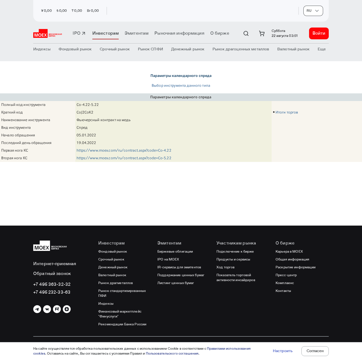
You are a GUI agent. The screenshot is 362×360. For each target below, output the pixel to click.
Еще (322, 49)
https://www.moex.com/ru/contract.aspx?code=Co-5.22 (124, 158)
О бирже (219, 33)
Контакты (283, 291)
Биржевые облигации (175, 251)
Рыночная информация (179, 33)
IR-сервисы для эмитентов (179, 267)
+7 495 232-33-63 (51, 292)
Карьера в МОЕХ (289, 251)
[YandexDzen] (67, 309)
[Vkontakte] (47, 309)
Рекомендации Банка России (122, 324)
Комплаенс (285, 283)
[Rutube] (57, 309)
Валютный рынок (112, 275)
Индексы (106, 303)
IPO (76, 33)
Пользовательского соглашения (172, 353)
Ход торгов (225, 267)
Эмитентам (136, 33)
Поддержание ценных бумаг (180, 275)
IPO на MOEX (168, 259)
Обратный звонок (52, 274)
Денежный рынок (113, 267)
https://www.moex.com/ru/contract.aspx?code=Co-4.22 (124, 150)
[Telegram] (37, 309)
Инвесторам (105, 33)
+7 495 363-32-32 (51, 284)
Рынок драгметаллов (115, 283)
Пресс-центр (286, 275)
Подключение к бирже (235, 251)
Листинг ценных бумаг (175, 283)
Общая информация (292, 259)
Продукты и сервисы (233, 259)
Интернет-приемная (54, 264)
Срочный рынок (111, 259)
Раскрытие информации (296, 267)
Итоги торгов (287, 112)
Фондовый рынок (112, 251)
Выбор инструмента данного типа (181, 85)
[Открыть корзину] (262, 33)
